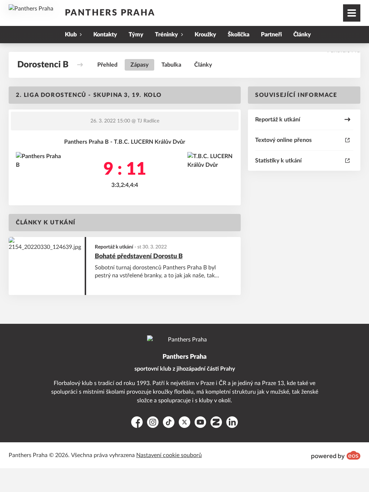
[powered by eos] (335, 455)
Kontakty (105, 34)
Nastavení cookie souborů (169, 455)
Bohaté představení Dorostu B (139, 256)
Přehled (107, 65)
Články (302, 34)
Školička (238, 34)
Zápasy (139, 65)
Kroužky (205, 34)
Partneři (271, 34)
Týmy (136, 34)
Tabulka (171, 65)
